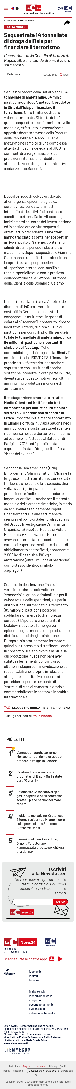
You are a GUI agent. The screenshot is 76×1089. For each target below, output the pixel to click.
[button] (67, 22)
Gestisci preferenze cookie (44, 1070)
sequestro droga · (27, 707)
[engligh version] (13, 8)
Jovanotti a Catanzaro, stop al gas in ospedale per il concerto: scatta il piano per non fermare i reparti (39, 798)
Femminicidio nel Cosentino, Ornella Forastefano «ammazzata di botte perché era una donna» (40, 845)
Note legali (18, 1070)
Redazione (14, 1066)
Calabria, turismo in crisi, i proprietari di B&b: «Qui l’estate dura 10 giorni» (39, 776)
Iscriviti (60, 902)
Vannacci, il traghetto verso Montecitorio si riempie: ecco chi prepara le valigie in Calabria (40, 756)
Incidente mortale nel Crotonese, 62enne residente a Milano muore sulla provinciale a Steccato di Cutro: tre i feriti (41, 821)
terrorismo (60, 707)
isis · (46, 707)
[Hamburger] (6, 8)
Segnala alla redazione (34, 1066)
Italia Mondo (27, 20)
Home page (10, 20)
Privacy (53, 1066)
